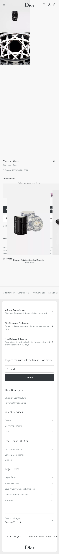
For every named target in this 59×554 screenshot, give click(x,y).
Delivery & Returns (13, 426)
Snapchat (50, 536)
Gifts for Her (9, 293)
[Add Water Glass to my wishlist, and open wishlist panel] (54, 161)
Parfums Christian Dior (15, 403)
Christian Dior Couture (15, 398)
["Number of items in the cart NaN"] (55, 5)
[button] (15, 16)
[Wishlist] (44, 5)
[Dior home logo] (29, 5)
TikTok (8, 536)
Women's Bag (39, 293)
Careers (8, 460)
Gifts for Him (23, 293)
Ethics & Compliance (15, 455)
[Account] (49, 5)
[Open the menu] (5, 5)
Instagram (17, 536)
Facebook (30, 536)
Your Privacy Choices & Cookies (20, 489)
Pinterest (40, 536)
